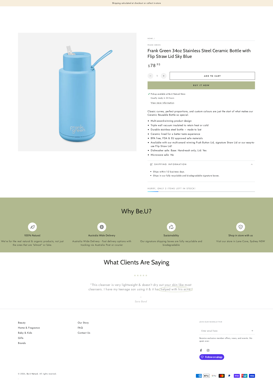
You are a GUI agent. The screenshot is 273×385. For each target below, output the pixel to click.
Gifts (20, 338)
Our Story (83, 322)
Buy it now (201, 85)
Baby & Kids (25, 333)
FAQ (80, 328)
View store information (162, 102)
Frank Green (154, 45)
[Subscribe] (253, 330)
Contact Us (84, 333)
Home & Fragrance (29, 328)
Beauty (22, 322)
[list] (136, 235)
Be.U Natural (32, 373)
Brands (22, 343)
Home (150, 38)
